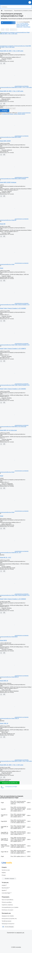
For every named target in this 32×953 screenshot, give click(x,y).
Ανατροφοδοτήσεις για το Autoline (10, 907)
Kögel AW (2, 224)
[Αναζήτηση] (29, 6)
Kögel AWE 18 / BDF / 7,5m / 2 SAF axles (11, 51)
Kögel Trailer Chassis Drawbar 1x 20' (13, 308)
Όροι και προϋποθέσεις (7, 899)
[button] (30, 2)
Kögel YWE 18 (4, 723)
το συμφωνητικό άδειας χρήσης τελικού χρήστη (13, 114)
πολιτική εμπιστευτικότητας (24, 112)
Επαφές (4, 875)
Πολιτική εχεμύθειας (7, 902)
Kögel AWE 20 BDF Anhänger (8, 182)
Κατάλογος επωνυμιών (7, 910)
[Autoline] (2, 10)
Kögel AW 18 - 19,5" (5, 557)
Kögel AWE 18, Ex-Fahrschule (8, 430)
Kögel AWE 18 (4, 680)
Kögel (1, 268)
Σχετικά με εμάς (6, 870)
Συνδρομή (4, 110)
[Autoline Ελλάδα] (9, 2)
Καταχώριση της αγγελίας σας (9, 782)
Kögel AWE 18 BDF (5, 141)
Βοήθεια (4, 872)
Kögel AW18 (3, 640)
